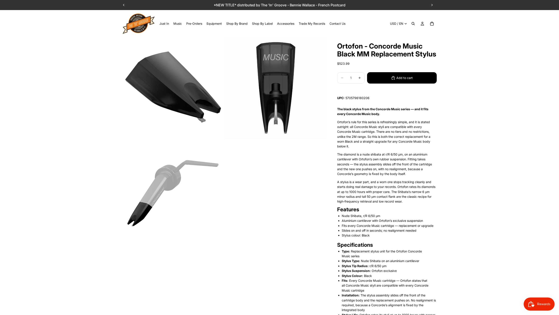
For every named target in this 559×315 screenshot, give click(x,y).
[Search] (413, 23)
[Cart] (432, 23)
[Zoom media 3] (173, 191)
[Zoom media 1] (173, 88)
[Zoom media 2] (276, 88)
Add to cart (404, 78)
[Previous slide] (124, 5)
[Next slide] (432, 5)
